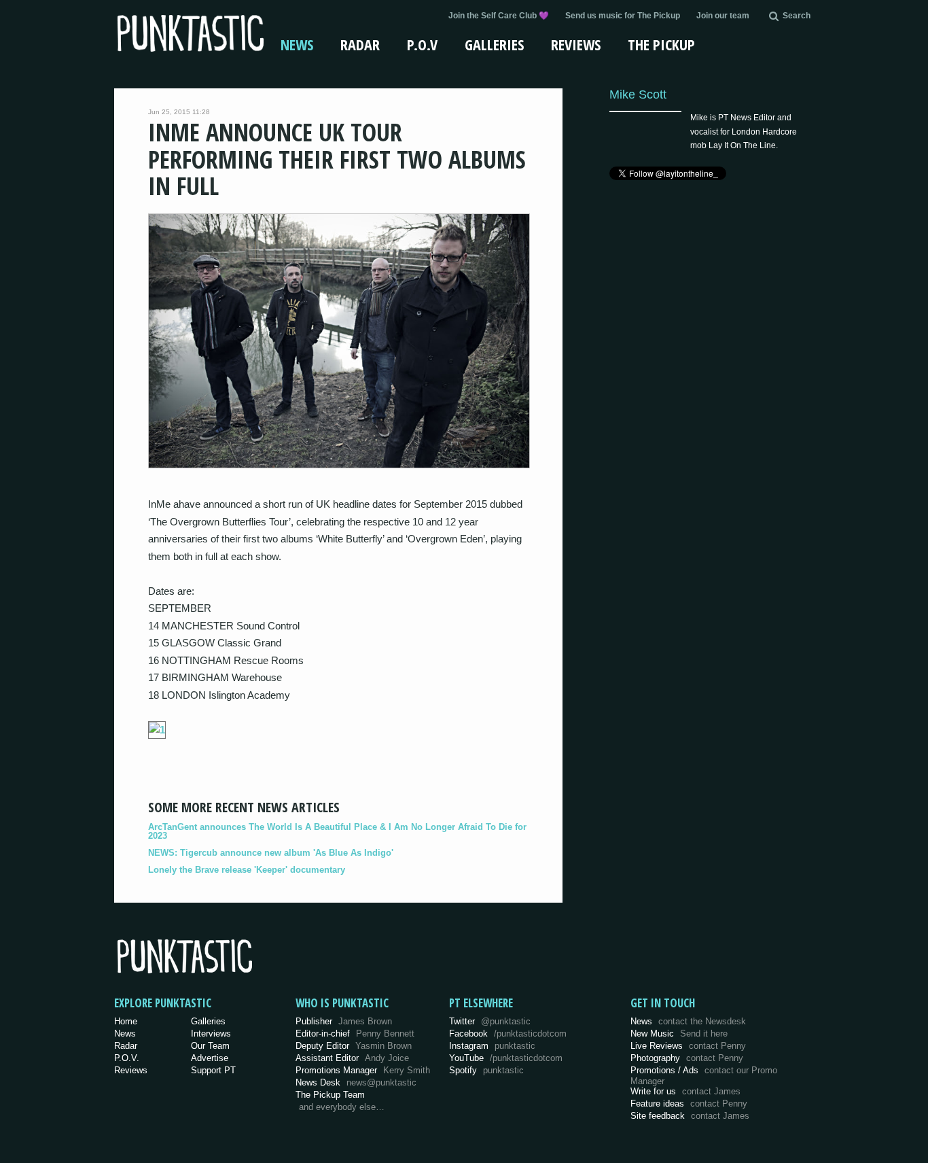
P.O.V (422, 44)
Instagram (492, 1046)
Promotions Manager (363, 1070)
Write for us (685, 1091)
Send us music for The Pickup (622, 15)
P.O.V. (126, 1058)
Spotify (486, 1070)
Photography (686, 1058)
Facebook (508, 1033)
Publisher (344, 1021)
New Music (679, 1033)
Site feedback (689, 1116)
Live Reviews (688, 1046)
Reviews (576, 44)
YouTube (506, 1058)
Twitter (490, 1021)
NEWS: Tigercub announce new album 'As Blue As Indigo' (270, 853)
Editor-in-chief (355, 1033)
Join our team (722, 15)
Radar (360, 44)
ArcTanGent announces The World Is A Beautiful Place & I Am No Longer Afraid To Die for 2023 (337, 831)
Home (125, 1021)
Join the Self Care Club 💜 (498, 15)
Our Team (210, 1046)
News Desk (356, 1082)
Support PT (213, 1070)
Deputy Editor (354, 1046)
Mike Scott (637, 94)
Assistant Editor (352, 1058)
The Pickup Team (330, 1095)
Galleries (494, 44)
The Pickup (661, 44)
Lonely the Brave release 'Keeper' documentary (246, 870)
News (297, 44)
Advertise (209, 1058)
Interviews (211, 1033)
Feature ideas (688, 1103)
